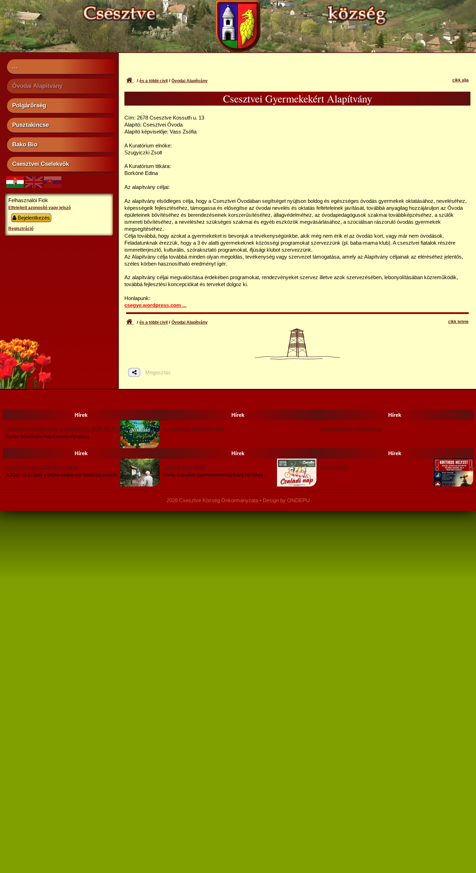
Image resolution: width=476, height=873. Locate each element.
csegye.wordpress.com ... (155, 305)
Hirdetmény (334, 467)
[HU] (15, 186)
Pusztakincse (30, 125)
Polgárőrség (29, 105)
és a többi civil (153, 80)
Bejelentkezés (33, 218)
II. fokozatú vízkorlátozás (193, 429)
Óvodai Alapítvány (37, 86)
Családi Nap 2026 (184, 467)
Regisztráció (20, 228)
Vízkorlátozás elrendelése (351, 429)
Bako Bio (24, 144)
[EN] (34, 186)
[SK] (52, 186)
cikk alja (460, 80)
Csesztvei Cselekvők (40, 164)
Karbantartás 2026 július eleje (42, 467)
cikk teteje (458, 321)
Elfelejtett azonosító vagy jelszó (39, 207)
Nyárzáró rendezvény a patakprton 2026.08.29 (61, 429)
